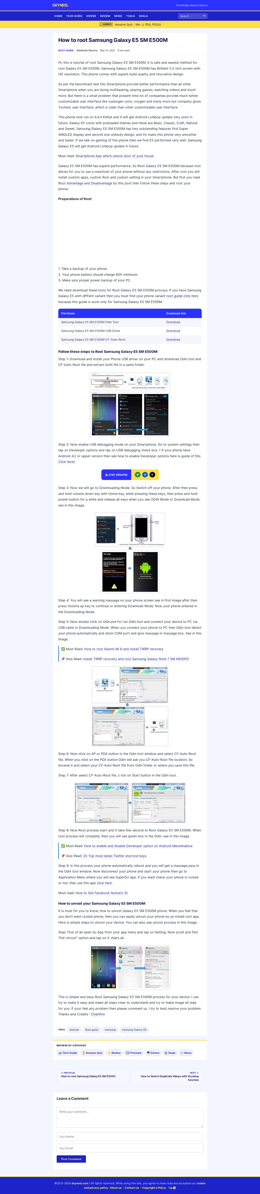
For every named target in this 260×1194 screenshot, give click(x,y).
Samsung (110, 1029)
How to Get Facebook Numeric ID (102, 893)
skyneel (60, 5)
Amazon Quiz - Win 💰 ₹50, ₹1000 (138, 24)
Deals (143, 15)
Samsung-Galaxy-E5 (134, 1029)
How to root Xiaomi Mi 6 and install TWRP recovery (124, 649)
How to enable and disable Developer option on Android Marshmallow (138, 846)
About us (115, 1187)
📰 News (186, 1052)
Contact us (132, 1187)
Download (173, 322)
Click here (66, 462)
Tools (130, 15)
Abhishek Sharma (87, 50)
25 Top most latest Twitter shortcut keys (114, 856)
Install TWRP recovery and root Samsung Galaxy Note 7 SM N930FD (136, 659)
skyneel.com (80, 1183)
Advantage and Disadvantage (89, 183)
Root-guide (91, 1029)
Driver (91, 15)
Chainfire (98, 1014)
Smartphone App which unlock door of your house (115, 156)
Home (58, 15)
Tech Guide (74, 15)
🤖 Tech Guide (67, 1052)
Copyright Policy (154, 1187)
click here (104, 883)
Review (105, 15)
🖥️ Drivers (153, 1052)
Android (74, 1029)
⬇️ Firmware (134, 1052)
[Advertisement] (130, 234)
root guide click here (182, 296)
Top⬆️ (172, 1187)
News (118, 15)
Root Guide (66, 50)
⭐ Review (114, 1052)
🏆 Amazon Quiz (92, 1052)
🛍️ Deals (170, 1052)
